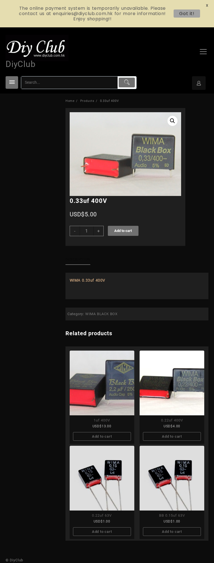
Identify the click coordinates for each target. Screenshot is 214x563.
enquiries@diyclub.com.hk (83, 13)
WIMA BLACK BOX (101, 314)
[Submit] (127, 82)
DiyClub (21, 64)
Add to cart (123, 231)
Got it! (186, 13)
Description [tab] (77, 259)
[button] (172, 121)
